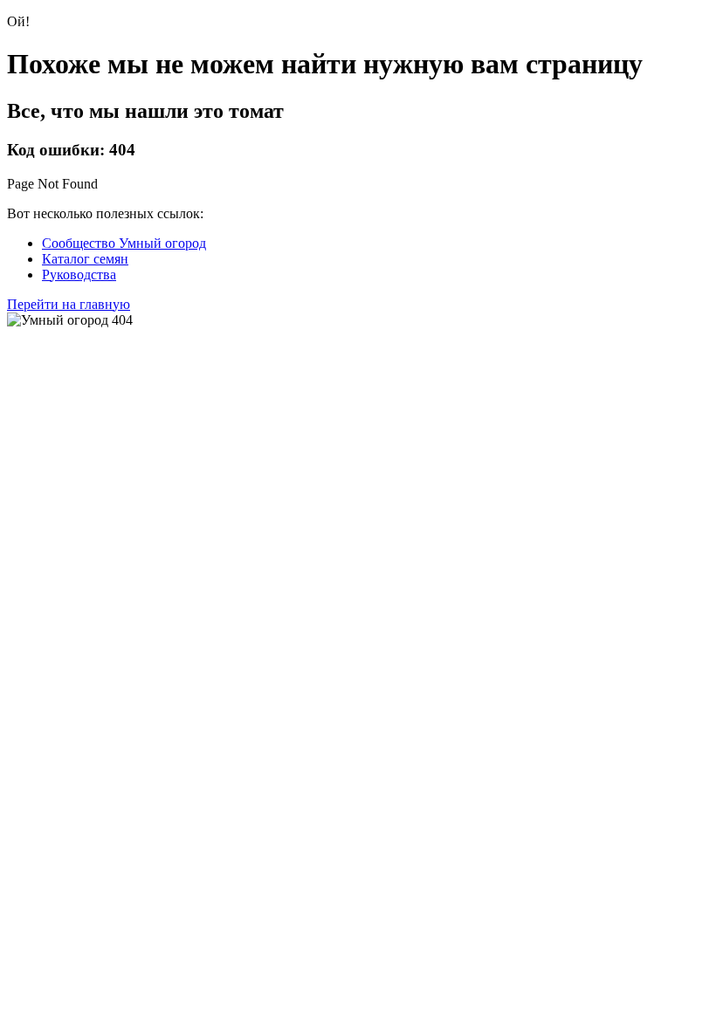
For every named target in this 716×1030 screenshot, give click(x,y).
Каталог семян (85, 258)
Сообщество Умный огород (124, 243)
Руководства (79, 274)
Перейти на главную (68, 304)
